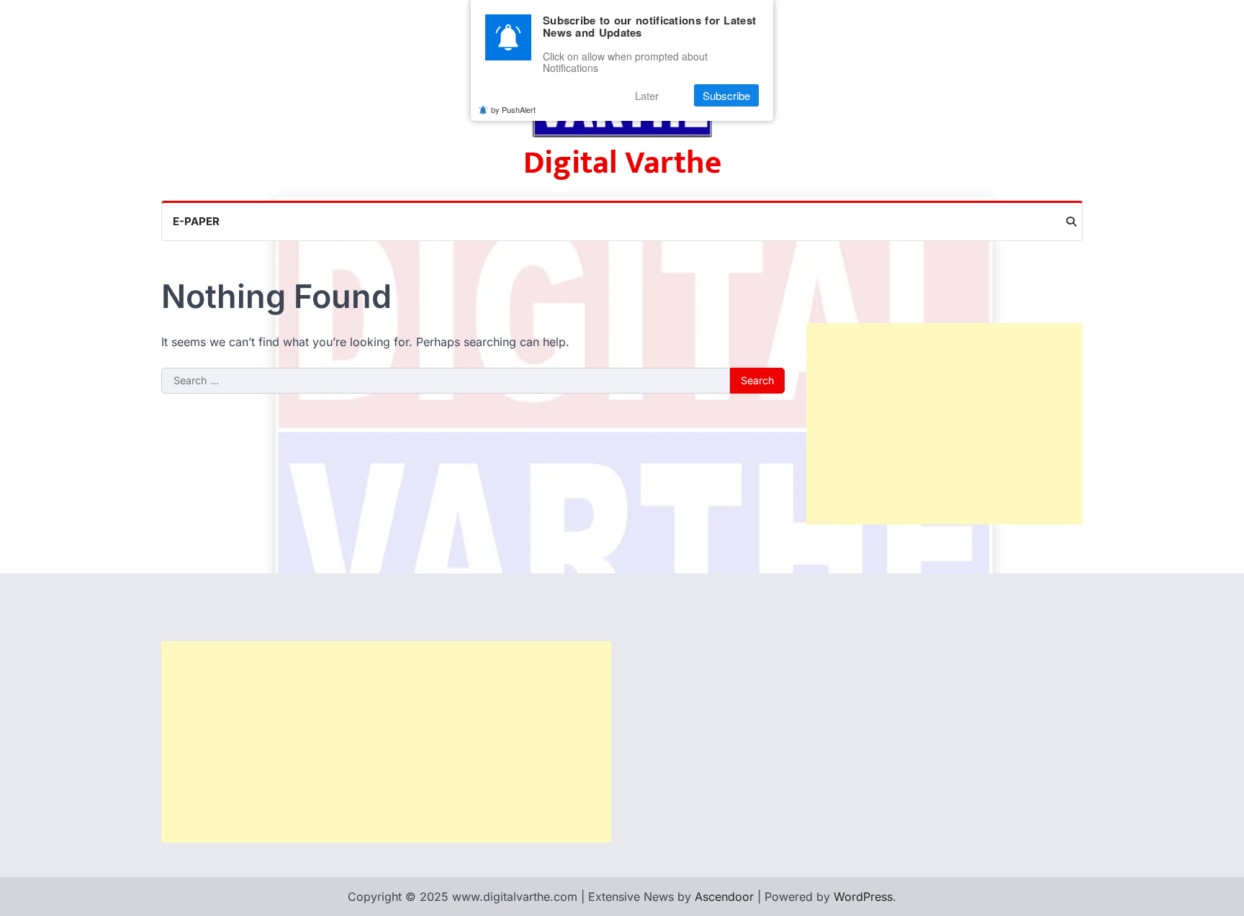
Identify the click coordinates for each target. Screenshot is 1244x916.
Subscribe (726, 95)
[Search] (1071, 221)
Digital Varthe (622, 163)
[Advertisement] (944, 424)
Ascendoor (724, 896)
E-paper (196, 221)
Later (647, 95)
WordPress (863, 896)
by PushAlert (513, 109)
